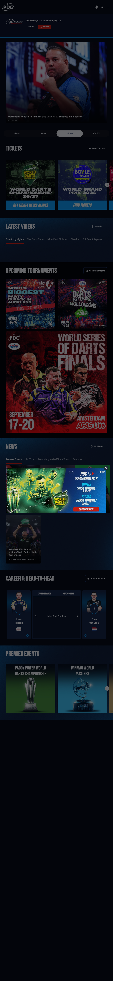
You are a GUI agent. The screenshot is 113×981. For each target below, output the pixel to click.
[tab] (106, 468)
